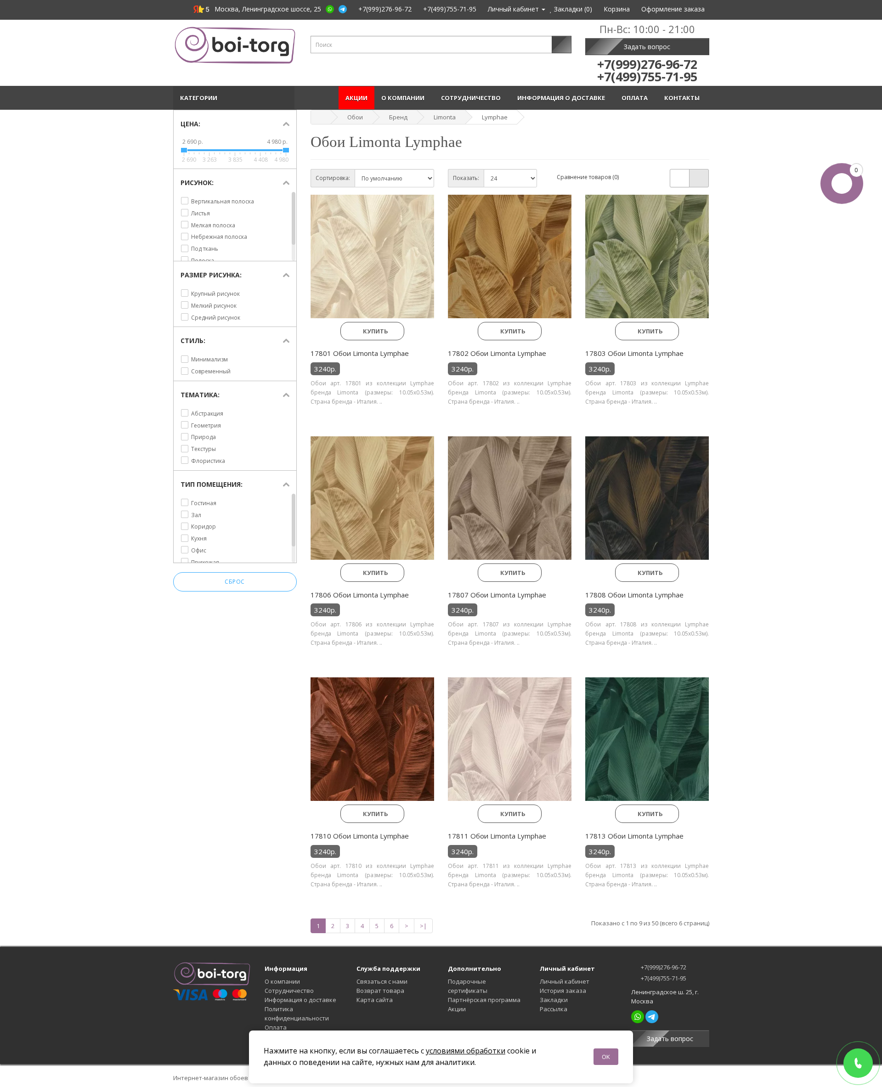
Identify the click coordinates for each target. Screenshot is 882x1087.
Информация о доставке (562, 98)
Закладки (554, 1000)
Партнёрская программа (484, 1000)
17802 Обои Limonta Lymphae (497, 353)
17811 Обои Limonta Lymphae (497, 835)
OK (606, 1057)
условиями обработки (465, 1051)
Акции (356, 98)
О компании (404, 98)
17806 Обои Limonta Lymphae (360, 594)
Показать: (466, 178)
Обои (355, 117)
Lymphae (495, 117)
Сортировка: (333, 178)
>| (423, 926)
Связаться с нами (381, 981)
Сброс (235, 582)
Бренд (398, 117)
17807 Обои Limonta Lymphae (497, 594)
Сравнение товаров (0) (588, 177)
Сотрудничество (472, 98)
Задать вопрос (647, 46)
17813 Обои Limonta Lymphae (634, 835)
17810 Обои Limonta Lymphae (360, 835)
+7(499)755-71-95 (662, 978)
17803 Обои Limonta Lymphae (634, 353)
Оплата (636, 98)
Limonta (445, 117)
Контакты (683, 98)
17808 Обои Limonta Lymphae (634, 594)
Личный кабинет (564, 981)
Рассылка (553, 1009)
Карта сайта (374, 1000)
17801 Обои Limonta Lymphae (360, 353)
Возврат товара (380, 990)
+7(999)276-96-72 (662, 967)
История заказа (563, 990)
